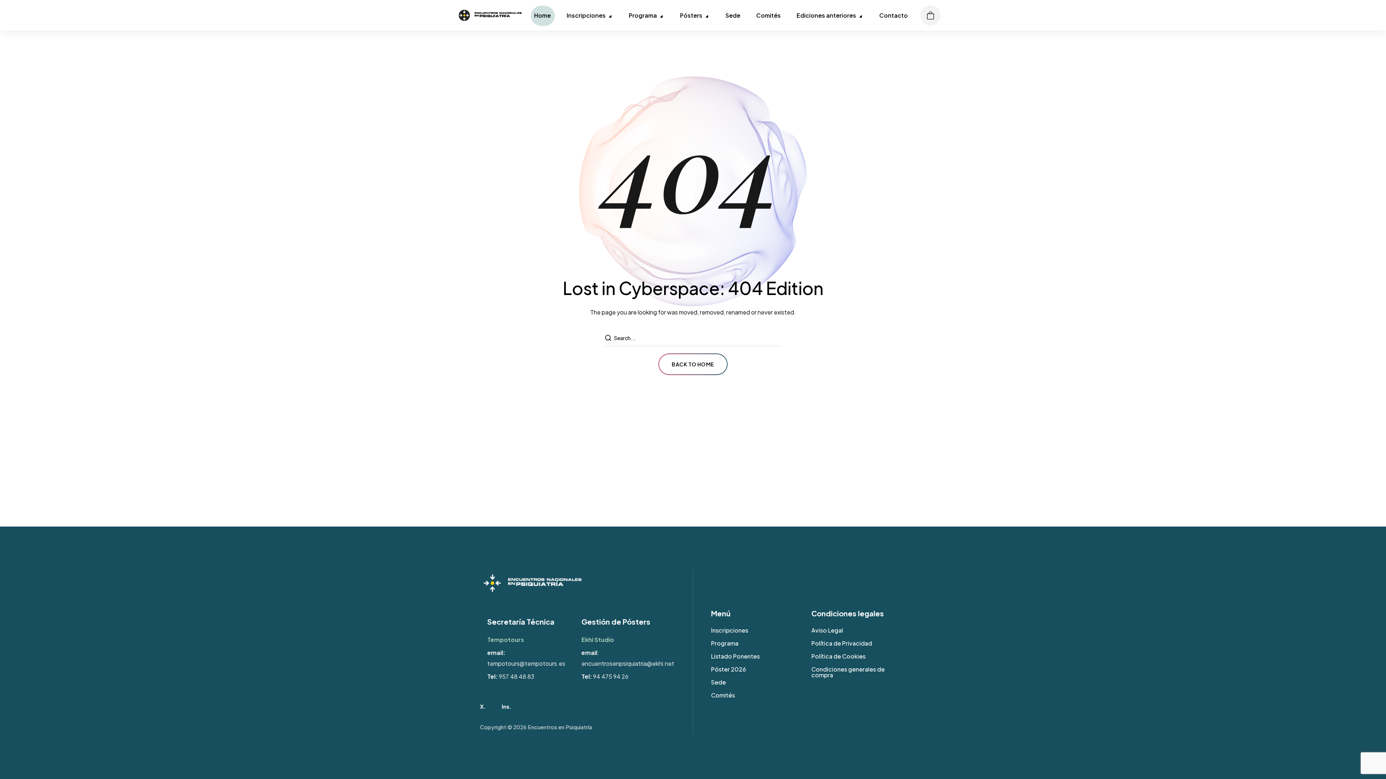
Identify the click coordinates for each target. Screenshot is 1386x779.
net (669, 663)
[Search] (609, 338)
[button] (924, 15)
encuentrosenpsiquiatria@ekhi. (623, 663)
